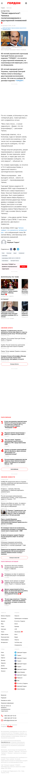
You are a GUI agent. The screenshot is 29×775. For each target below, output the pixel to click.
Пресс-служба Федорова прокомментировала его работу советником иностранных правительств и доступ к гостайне (14, 521)
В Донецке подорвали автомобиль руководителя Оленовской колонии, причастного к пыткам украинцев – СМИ (13, 543)
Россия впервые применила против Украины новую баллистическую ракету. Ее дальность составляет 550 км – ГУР (16, 462)
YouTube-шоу (18, 642)
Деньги (3, 621)
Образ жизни (4, 634)
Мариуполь (4, 668)
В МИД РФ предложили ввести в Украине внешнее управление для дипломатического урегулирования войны (14, 483)
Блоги (16, 623)
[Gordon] (14, 3)
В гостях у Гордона (20, 621)
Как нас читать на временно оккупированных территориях (6, 708)
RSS (18, 680)
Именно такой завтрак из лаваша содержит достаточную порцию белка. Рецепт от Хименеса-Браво (15, 582)
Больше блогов (14, 364)
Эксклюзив (18, 631)
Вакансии (3, 695)
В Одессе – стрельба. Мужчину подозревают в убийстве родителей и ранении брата (12, 490)
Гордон (3, 7)
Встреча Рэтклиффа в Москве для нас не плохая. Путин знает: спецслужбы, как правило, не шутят (13, 357)
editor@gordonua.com (10, 720)
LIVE (16, 629)
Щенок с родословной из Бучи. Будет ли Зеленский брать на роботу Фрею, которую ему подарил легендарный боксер (16, 591)
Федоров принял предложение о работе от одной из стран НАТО (15, 433)
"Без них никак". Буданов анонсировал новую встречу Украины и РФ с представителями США (15, 442)
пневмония (21, 253)
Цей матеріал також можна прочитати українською (14, 28)
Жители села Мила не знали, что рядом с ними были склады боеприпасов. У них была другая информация (13, 504)
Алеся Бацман (21, 672)
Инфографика (5, 639)
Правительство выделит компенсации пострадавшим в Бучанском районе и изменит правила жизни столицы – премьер (13, 552)
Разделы (17, 612)
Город (2, 649)
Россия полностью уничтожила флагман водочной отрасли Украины (13, 345)
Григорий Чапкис (15, 260)
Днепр (3, 665)
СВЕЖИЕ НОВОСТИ (8, 477)
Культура (9, 7)
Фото (16, 634)
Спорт (2, 626)
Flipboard (19, 677)
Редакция (3, 697)
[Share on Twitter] (14, 249)
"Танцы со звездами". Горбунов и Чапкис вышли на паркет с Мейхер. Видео (9, 292)
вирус (15, 253)
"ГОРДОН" (19, 80)
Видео (16, 637)
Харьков (3, 663)
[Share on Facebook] (11, 249)
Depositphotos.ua (5, 742)
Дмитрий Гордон (22, 652)
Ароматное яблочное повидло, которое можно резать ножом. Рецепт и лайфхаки (14, 567)
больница (9, 253)
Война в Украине (5, 615)
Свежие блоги (7, 328)
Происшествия (5, 637)
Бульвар (5, 299)
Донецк (3, 660)
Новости (11, 296)
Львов (2, 655)
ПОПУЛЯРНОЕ (6, 417)
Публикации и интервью (21, 618)
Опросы (17, 639)
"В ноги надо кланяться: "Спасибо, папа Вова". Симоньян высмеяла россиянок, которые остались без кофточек (16, 601)
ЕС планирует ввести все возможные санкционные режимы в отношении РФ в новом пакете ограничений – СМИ (14, 529)
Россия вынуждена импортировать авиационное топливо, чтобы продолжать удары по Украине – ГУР (13, 497)
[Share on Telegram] (18, 249)
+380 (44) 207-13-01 (10, 715)
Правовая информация (7, 703)
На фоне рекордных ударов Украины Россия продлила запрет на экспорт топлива (12, 536)
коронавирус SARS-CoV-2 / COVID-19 (11, 258)
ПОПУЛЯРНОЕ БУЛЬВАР (9, 561)
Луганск (3, 671)
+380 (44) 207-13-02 (10, 718)
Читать (23, 266)
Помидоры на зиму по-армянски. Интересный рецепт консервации (15, 574)
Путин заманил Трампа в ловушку (14, 351)
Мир (2, 623)
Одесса (3, 657)
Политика (3, 618)
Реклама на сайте (6, 700)
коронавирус (5, 260)
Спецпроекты (18, 645)
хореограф (4, 255)
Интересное (4, 642)
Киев (3, 253)
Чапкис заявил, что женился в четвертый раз (14, 230)
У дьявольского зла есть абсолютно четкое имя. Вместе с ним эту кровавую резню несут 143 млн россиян (14, 332)
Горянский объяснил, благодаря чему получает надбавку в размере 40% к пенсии (9, 314)
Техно (2, 631)
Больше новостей (14, 557)
